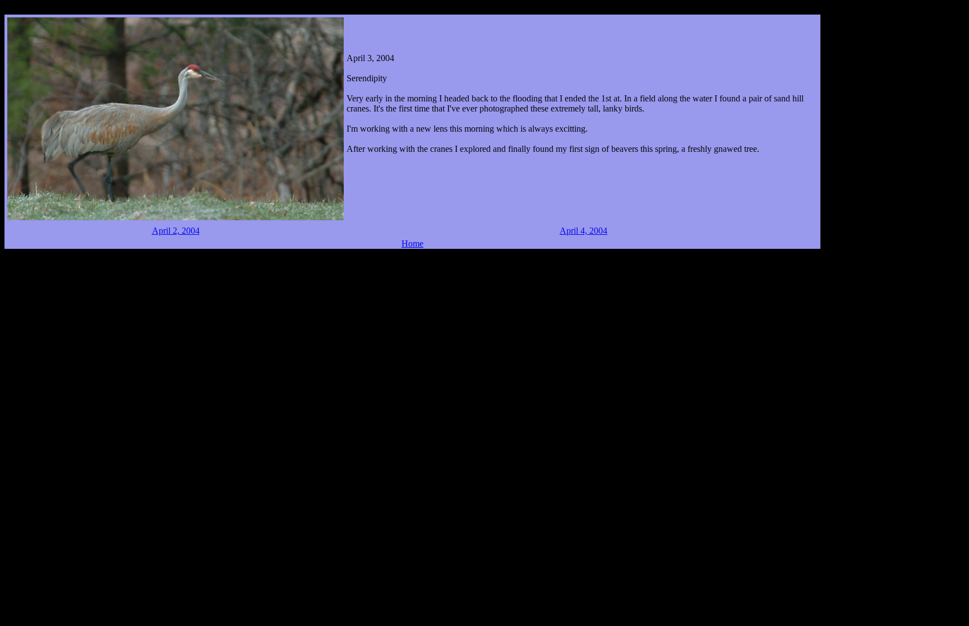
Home (412, 243)
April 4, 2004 (583, 230)
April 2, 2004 (176, 230)
